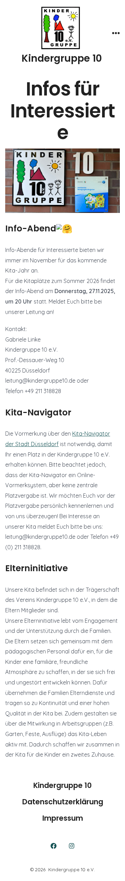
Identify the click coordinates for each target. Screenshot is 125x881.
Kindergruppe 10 (62, 785)
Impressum (62, 818)
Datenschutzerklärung (62, 802)
